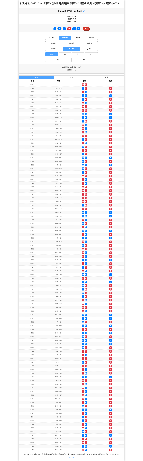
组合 (51, 54)
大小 (78, 54)
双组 (84, 60)
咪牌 (86, 28)
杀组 (65, 54)
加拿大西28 (65, 38)
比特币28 (91, 38)
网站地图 (71, 457)
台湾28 (78, 38)
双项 (58, 60)
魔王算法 (71, 49)
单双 (91, 54)
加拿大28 (51, 38)
